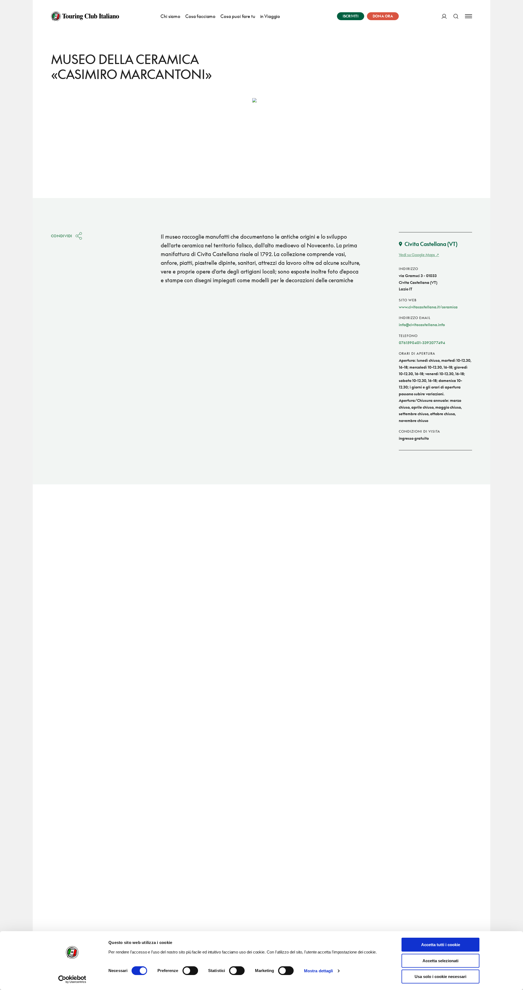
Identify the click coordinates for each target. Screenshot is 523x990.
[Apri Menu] (468, 16)
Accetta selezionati (440, 960)
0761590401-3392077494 (422, 342)
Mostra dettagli (318, 970)
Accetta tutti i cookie (440, 944)
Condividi (61, 235)
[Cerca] (455, 16)
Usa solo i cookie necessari (440, 976)
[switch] (190, 970)
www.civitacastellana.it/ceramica (428, 307)
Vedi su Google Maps (417, 254)
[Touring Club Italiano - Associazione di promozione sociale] (85, 16)
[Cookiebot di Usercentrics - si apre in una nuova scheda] (72, 979)
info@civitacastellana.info (422, 324)
